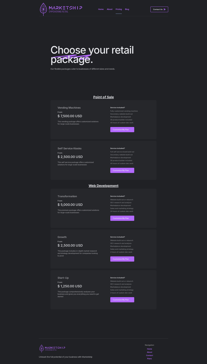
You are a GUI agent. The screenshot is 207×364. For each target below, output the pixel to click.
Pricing (119, 9)
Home (101, 9)
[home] (61, 9)
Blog (127, 9)
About (109, 9)
